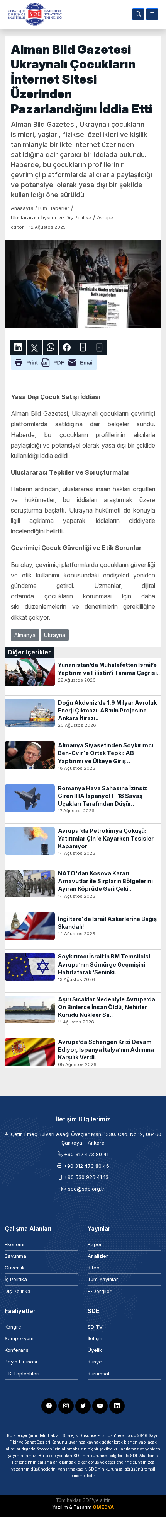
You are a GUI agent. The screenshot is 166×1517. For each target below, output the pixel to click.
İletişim (96, 1338)
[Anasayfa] (33, 14)
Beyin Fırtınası (21, 1362)
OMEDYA (103, 1507)
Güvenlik (15, 1268)
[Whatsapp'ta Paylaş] (50, 347)
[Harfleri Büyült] (83, 347)
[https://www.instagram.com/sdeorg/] (66, 1406)
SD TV (95, 1327)
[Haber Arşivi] (138, 14)
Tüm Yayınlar (103, 1279)
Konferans (17, 1350)
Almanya (25, 635)
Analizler (98, 1256)
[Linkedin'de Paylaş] (18, 347)
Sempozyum (19, 1338)
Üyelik (95, 1350)
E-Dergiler (100, 1291)
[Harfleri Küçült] (99, 347)
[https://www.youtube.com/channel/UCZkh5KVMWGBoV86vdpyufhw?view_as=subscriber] (100, 1406)
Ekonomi (14, 1244)
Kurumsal (98, 1374)
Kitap (94, 1268)
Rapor (95, 1244)
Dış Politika (17, 1291)
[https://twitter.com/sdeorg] (83, 1406)
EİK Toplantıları (22, 1374)
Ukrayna (54, 635)
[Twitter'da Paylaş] (34, 347)
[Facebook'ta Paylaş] (67, 347)
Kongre (13, 1327)
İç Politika (16, 1279)
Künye (95, 1362)
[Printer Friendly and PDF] (54, 362)
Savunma (15, 1256)
